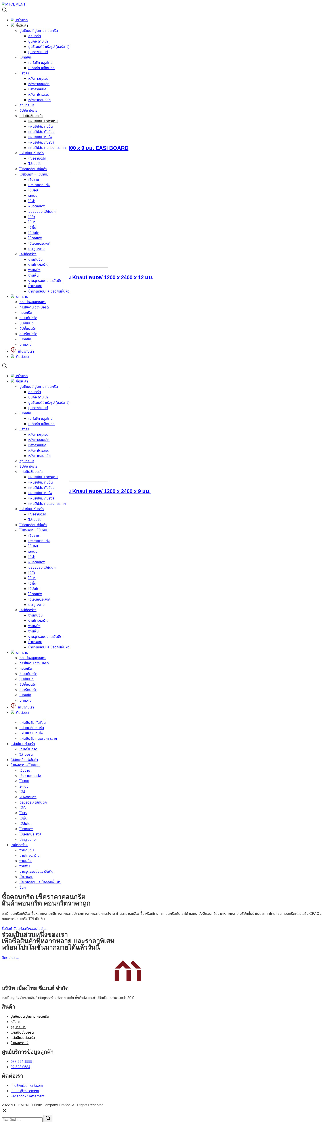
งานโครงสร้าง (38, 264)
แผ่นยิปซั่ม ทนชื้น (40, 126)
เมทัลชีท (25, 57)
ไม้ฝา (31, 201)
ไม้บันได (33, 233)
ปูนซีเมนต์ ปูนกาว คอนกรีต (38, 30)
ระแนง (32, 195)
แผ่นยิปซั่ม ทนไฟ (40, 137)
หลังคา (24, 73)
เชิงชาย (33, 179)
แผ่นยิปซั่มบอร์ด (31, 116)
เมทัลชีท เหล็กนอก (41, 68)
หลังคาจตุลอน (38, 78)
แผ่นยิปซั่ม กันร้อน (41, 132)
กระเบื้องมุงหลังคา (32, 302)
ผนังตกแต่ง (36, 206)
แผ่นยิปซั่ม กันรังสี (41, 142)
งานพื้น (33, 275)
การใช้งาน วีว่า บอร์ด (34, 307)
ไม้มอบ (33, 190)
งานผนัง (34, 270)
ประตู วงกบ (36, 249)
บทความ (21, 296)
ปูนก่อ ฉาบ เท (38, 41)
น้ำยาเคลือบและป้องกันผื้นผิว (48, 291)
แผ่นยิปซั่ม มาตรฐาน (43, 121)
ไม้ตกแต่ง (35, 238)
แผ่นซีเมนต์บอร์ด (31, 153)
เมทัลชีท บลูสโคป (40, 62)
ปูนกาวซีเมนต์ (38, 52)
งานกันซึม (35, 259)
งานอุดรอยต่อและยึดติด (45, 280)
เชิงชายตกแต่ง (39, 185)
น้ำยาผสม (35, 286)
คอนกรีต (34, 36)
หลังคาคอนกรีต (39, 100)
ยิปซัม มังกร (28, 110)
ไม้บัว (32, 222)
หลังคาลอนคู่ (37, 89)
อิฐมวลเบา (26, 105)
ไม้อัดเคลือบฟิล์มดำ (33, 169)
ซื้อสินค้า (21, 25)
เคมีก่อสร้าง (27, 254)
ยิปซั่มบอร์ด (27, 328)
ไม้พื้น (32, 227)
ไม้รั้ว (31, 217)
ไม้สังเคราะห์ (20, 1043)
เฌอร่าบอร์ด (37, 158)
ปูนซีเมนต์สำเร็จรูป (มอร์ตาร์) (48, 46)
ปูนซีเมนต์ (26, 323)
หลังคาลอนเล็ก (39, 84)
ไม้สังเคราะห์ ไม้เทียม (33, 174)
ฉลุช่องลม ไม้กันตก (42, 211)
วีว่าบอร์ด (35, 163)
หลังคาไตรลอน (38, 94)
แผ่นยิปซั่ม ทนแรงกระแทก (47, 147)
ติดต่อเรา (22, 356)
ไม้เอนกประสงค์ (39, 243)
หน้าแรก (21, 20)
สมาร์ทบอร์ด (28, 334)
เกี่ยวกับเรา (25, 351)
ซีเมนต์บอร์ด (28, 318)
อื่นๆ (22, 887)
